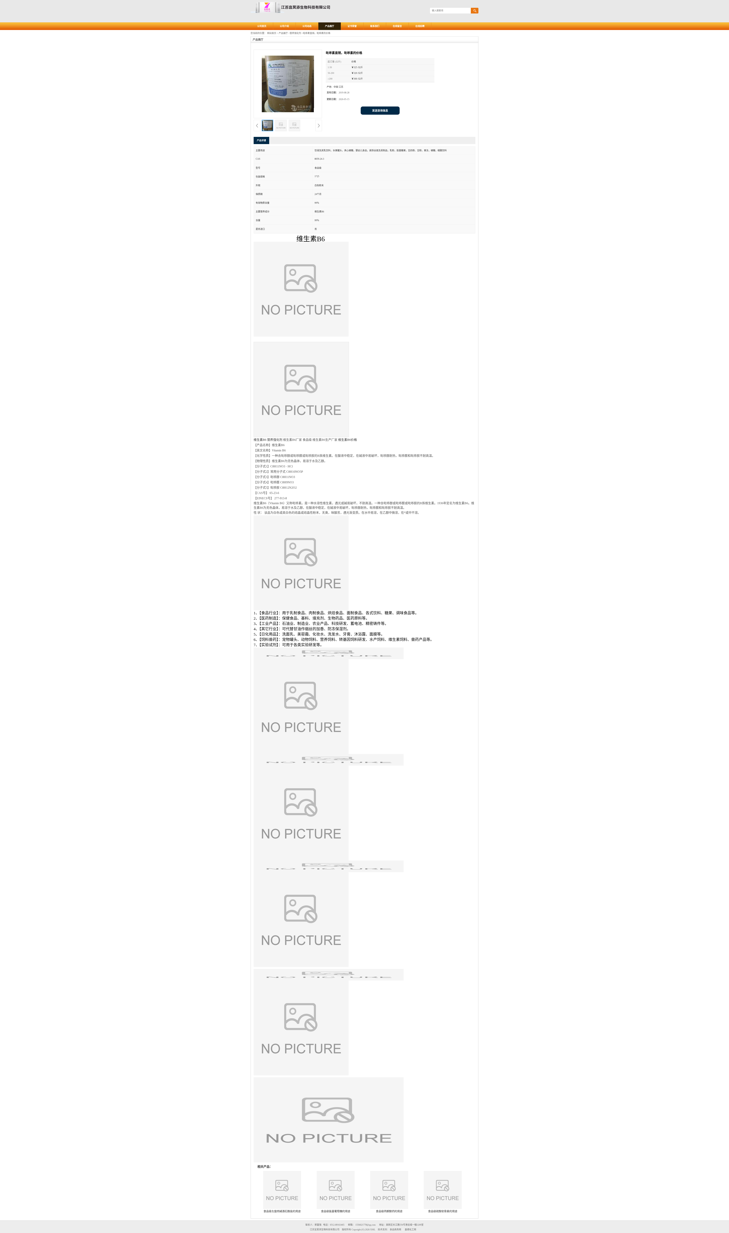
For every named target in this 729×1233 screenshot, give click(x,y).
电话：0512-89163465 (333, 1225)
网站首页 (271, 33)
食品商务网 (395, 1229)
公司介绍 (284, 26)
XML (372, 1229)
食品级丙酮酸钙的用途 (389, 1211)
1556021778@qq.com (365, 1225)
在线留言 (397, 26)
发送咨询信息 (380, 110)
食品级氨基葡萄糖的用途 (335, 1211)
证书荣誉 (352, 26)
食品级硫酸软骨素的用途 (442, 1211)
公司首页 (261, 26)
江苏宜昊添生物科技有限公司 (324, 1229)
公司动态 (307, 26)
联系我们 (374, 26)
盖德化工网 (410, 1229)
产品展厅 (329, 26)
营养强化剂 (295, 33)
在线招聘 (419, 26)
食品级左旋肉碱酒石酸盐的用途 (282, 1211)
